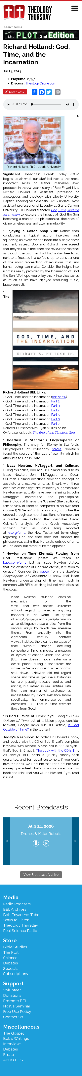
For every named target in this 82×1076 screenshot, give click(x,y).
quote (44, 571)
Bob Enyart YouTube (21, 914)
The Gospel (13, 1033)
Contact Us (13, 1017)
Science (10, 957)
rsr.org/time (16, 533)
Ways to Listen (16, 920)
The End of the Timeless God (53, 433)
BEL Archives (14, 909)
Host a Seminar (16, 1006)
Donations (12, 995)
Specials (10, 968)
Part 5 (55, 415)
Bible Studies (15, 947)
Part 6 (55, 419)
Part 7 (55, 424)
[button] (75, 8)
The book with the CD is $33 (57, 750)
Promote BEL (15, 1001)
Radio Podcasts (17, 904)
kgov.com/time (14, 562)
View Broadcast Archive (41, 875)
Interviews (12, 1044)
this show (59, 397)
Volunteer (12, 990)
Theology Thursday (20, 925)
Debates (10, 963)
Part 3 (55, 406)
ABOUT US (13, 1060)
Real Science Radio (20, 930)
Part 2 (55, 401)
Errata (8, 1054)
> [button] (75, 841)
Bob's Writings (16, 1038)
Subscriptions (15, 973)
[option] (41, 841)
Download (16, 91)
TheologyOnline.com (40, 83)
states (56, 449)
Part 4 (55, 410)
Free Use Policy (17, 1011)
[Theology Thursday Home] (27, 13)
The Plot (11, 952)
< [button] (7, 841)
